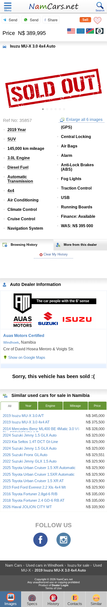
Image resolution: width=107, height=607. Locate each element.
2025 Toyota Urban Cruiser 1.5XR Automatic (39, 474)
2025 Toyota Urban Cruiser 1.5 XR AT (33, 481)
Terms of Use (53, 588)
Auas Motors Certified (23, 335)
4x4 (10, 191)
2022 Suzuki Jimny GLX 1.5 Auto (29, 461)
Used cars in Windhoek (45, 565)
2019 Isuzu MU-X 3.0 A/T (23, 416)
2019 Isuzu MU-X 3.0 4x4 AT (26, 422)
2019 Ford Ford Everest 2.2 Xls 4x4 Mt (34, 487)
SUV (11, 139)
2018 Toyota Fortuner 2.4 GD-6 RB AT (33, 500)
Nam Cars (13, 565)
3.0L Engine (18, 158)
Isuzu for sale (78, 565)
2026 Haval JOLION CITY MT (27, 507)
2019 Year (16, 130)
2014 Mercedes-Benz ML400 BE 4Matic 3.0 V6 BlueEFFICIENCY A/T (41, 431)
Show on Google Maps (26, 357)
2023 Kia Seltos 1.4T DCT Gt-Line (30, 442)
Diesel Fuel (17, 167)
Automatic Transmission (20, 179)
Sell (85, 20)
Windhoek (11, 342)
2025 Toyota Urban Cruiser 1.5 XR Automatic (39, 468)
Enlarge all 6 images (84, 119)
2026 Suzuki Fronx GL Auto (25, 455)
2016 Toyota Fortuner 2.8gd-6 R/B (30, 494)
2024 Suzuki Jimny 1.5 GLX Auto (29, 435)
